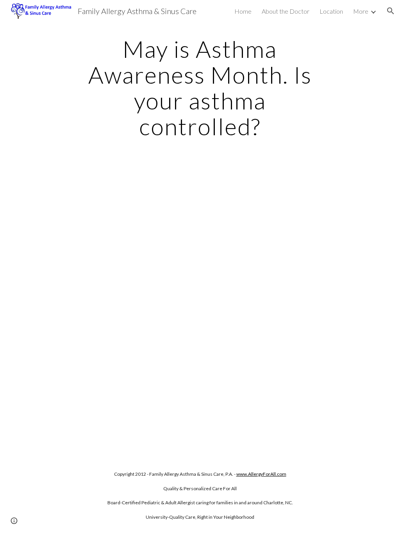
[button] (390, 11)
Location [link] (331, 11)
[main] (200, 87)
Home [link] (243, 11)
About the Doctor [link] (285, 11)
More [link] (360, 11)
